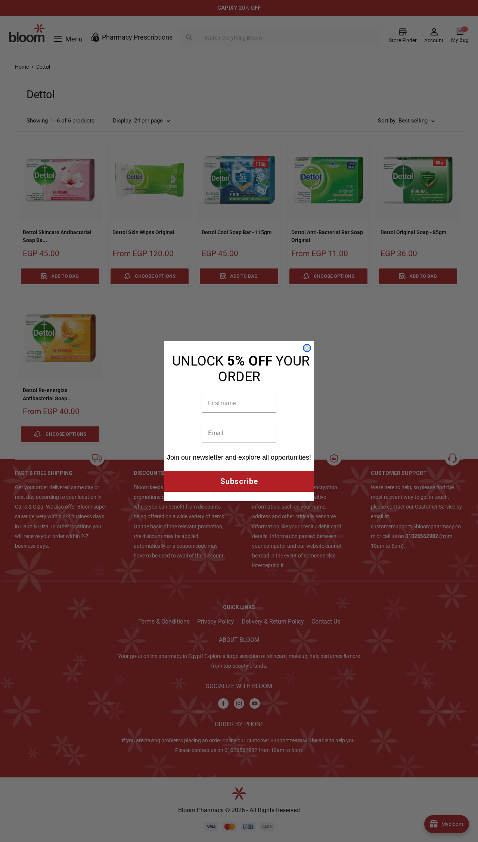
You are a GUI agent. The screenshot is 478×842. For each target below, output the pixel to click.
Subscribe (239, 481)
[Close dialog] (307, 348)
